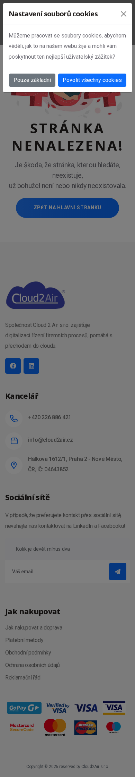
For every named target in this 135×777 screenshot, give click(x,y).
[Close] (123, 13)
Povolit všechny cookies (92, 80)
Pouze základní (32, 80)
